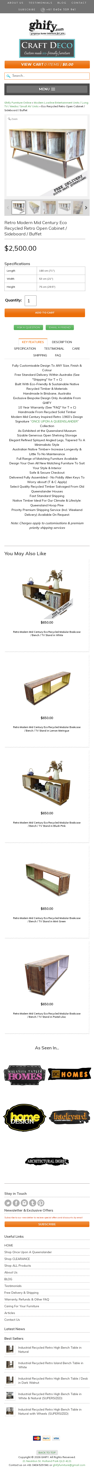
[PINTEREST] (40, 1203)
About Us (15, 3)
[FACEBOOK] (16, 1203)
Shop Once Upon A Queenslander (28, 1252)
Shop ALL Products (17, 1265)
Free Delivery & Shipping (21, 1292)
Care (76, 349)
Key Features (33, 342)
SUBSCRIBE (47, 1224)
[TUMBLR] (32, 1203)
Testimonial (54, 349)
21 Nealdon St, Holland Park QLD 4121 (47, 1461)
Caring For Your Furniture (21, 1306)
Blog (61, 3)
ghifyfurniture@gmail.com (69, 1465)
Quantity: (13, 300)
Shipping (40, 355)
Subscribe (27, 10)
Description (62, 342)
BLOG (8, 1279)
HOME (8, 1245)
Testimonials (40, 3)
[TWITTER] (8, 1203)
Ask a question (28, 327)
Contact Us (12, 1319)
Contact (79, 3)
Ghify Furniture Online (17, 102)
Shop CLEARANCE (17, 1259)
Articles (9, 1313)
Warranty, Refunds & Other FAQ (26, 1299)
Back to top (47, 1452)
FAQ (58, 355)
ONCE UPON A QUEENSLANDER (54, 421)
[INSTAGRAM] (24, 1203)
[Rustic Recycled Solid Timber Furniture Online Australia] (47, 27)
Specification (25, 349)
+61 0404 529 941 (60, 9)
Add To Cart (45, 312)
